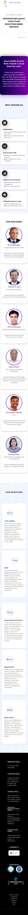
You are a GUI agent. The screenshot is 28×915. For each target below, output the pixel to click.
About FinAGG (14, 895)
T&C (14, 904)
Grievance (14, 896)
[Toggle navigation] (6, 6)
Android (15, 853)
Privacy (14, 902)
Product (14, 900)
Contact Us (14, 898)
